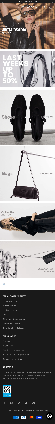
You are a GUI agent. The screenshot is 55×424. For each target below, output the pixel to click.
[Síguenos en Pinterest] (18, 403)
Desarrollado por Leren (37, 411)
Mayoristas (8, 345)
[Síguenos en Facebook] (4, 403)
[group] (27, 26)
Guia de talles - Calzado (13, 328)
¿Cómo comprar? (10, 306)
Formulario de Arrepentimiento (17, 354)
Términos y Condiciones (14, 319)
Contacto (7, 341)
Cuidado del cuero (11, 323)
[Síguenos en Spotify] (33, 403)
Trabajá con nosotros (12, 359)
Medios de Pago (10, 310)
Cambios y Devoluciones (14, 350)
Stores (5, 315)
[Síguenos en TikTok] (26, 403)
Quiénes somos (10, 301)
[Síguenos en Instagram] (11, 403)
